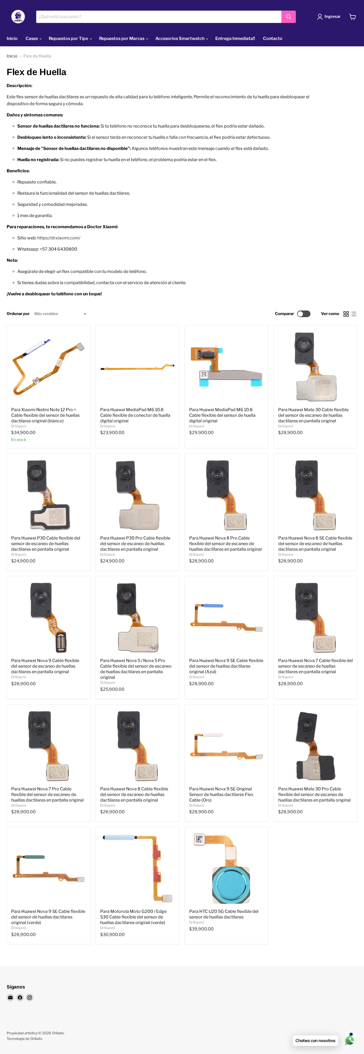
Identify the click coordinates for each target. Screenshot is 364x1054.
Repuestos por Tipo (69, 38)
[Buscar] (288, 17)
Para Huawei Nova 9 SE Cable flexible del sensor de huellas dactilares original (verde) (48, 917)
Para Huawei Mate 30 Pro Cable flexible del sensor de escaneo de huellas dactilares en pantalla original (314, 794)
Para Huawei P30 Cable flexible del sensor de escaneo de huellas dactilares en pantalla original (45, 544)
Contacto (272, 38)
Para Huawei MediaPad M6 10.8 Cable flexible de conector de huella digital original (135, 415)
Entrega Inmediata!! (235, 38)
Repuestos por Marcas (122, 38)
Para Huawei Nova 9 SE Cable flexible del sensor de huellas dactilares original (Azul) (226, 666)
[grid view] (346, 314)
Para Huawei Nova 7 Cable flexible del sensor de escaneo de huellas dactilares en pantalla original (315, 666)
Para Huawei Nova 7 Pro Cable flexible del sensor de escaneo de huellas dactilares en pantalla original (47, 794)
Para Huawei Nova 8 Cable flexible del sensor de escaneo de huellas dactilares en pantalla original (134, 794)
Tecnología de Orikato (24, 1038)
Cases (32, 38)
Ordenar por (18, 314)
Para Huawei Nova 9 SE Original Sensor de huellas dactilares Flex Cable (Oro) (221, 794)
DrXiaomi (18, 426)
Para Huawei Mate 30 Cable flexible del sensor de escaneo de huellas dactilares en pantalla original (313, 415)
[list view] (353, 314)
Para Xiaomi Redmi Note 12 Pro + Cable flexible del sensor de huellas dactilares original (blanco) (45, 415)
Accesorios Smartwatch (180, 38)
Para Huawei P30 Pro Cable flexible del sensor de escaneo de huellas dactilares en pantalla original (135, 544)
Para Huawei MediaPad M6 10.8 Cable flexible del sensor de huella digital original (222, 415)
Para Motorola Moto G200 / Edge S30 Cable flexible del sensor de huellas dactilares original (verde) (133, 917)
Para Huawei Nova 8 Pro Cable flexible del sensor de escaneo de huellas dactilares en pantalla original (225, 544)
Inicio (12, 38)
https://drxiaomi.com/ (58, 237)
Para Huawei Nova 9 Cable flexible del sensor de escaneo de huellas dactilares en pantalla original (45, 666)
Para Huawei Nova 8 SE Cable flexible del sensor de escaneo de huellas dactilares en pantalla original (315, 544)
